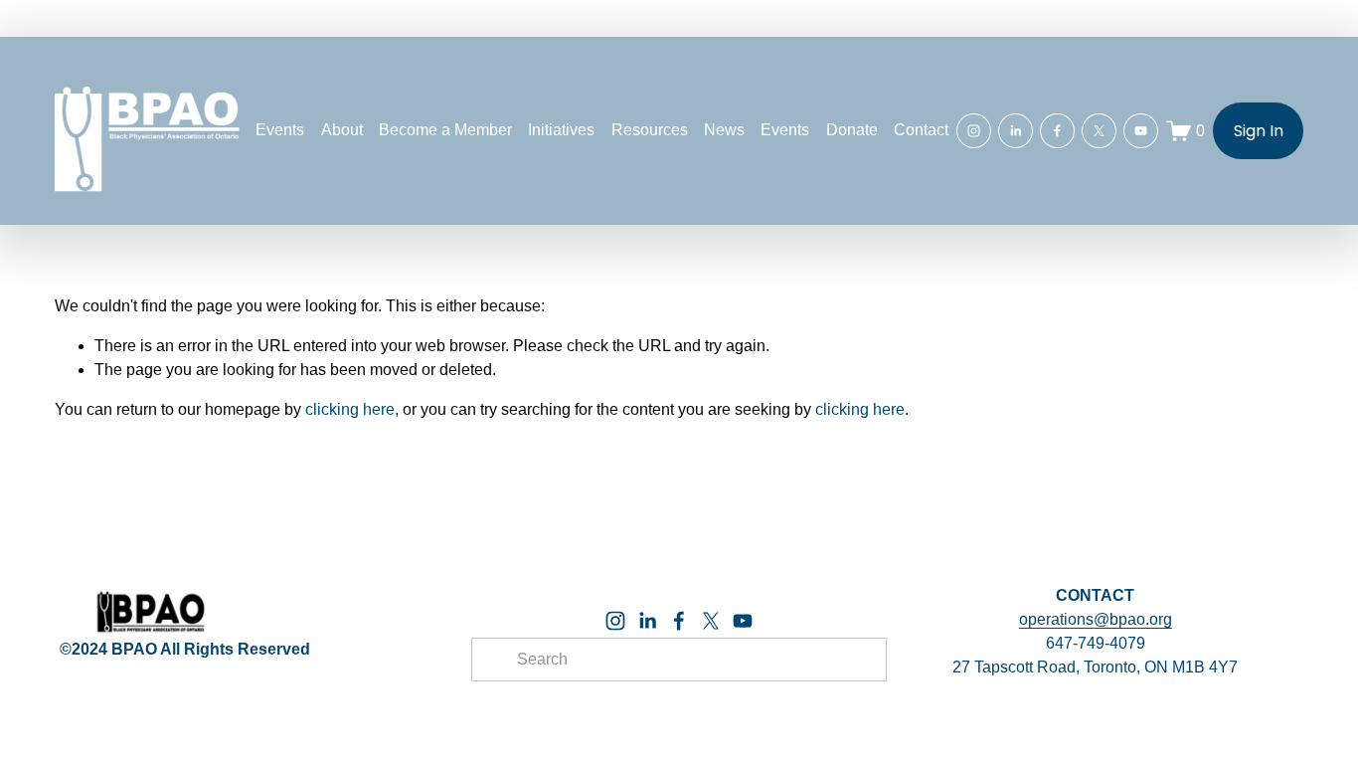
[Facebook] (1057, 130)
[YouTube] (1140, 130)
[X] (1099, 130)
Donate (852, 129)
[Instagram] (973, 130)
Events (785, 129)
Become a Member (445, 129)
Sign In (1258, 130)
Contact (921, 129)
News (724, 129)
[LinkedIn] (1015, 130)
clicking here (350, 409)
